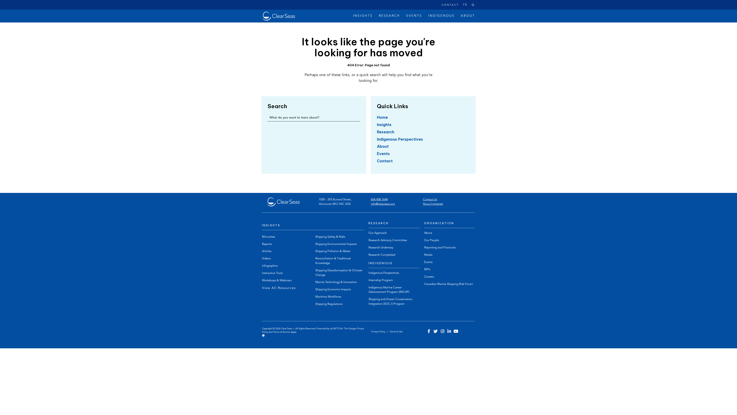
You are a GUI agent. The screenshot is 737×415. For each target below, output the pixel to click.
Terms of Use (396, 332)
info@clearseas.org (383, 204)
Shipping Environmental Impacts (336, 244)
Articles (266, 251)
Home (382, 117)
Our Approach (377, 233)
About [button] (468, 15)
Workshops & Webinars (277, 280)
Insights (384, 124)
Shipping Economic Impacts (333, 289)
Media (428, 255)
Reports (267, 244)
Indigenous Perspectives (400, 139)
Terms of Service (281, 332)
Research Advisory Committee (387, 240)
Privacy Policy (378, 332)
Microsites (268, 237)
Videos (266, 258)
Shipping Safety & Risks (330, 237)
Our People (431, 240)
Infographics (270, 266)
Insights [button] (363, 15)
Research (385, 131)
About (383, 146)
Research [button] (389, 15)
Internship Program (380, 280)
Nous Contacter (433, 204)
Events (383, 153)
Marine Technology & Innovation (336, 282)
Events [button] (414, 15)
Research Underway (380, 247)
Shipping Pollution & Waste (332, 251)
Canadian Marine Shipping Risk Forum (448, 284)
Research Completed (381, 255)
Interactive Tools (272, 273)
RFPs (427, 269)
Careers (429, 277)
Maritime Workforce (328, 296)
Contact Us (430, 199)
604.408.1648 (379, 199)
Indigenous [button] (441, 15)
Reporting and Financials (440, 247)
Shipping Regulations (328, 304)
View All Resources (279, 288)
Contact (450, 5)
